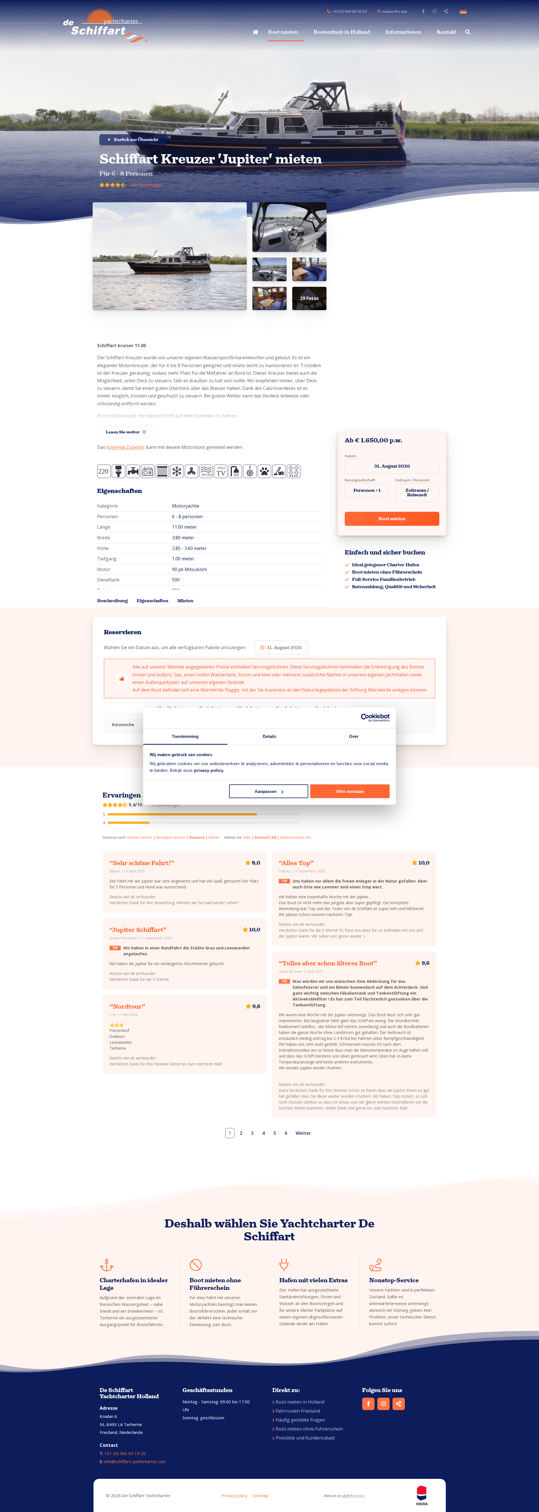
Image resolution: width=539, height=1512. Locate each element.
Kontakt (447, 32)
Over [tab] (353, 736)
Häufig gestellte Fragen (300, 1420)
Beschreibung (112, 601)
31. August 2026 (392, 466)
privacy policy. (209, 770)
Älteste (213, 837)
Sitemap (260, 1495)
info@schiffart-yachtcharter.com (135, 1461)
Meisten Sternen (139, 837)
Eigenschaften (152, 601)
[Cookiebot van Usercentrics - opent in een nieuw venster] (365, 718)
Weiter (303, 1133)
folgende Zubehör (125, 447)
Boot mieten (283, 32)
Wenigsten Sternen (171, 837)
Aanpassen (266, 791)
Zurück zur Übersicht (136, 139)
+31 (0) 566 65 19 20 (125, 1453)
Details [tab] (270, 736)
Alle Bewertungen (147, 185)
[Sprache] (464, 11)
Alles (247, 837)
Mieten (185, 601)
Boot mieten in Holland (300, 1402)
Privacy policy (234, 1495)
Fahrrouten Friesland (298, 1411)
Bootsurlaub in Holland (342, 32)
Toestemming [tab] (185, 736)
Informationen (403, 32)
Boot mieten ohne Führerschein (309, 1429)
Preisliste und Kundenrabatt (305, 1438)
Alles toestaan (350, 791)
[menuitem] (254, 32)
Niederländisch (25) (295, 837)
